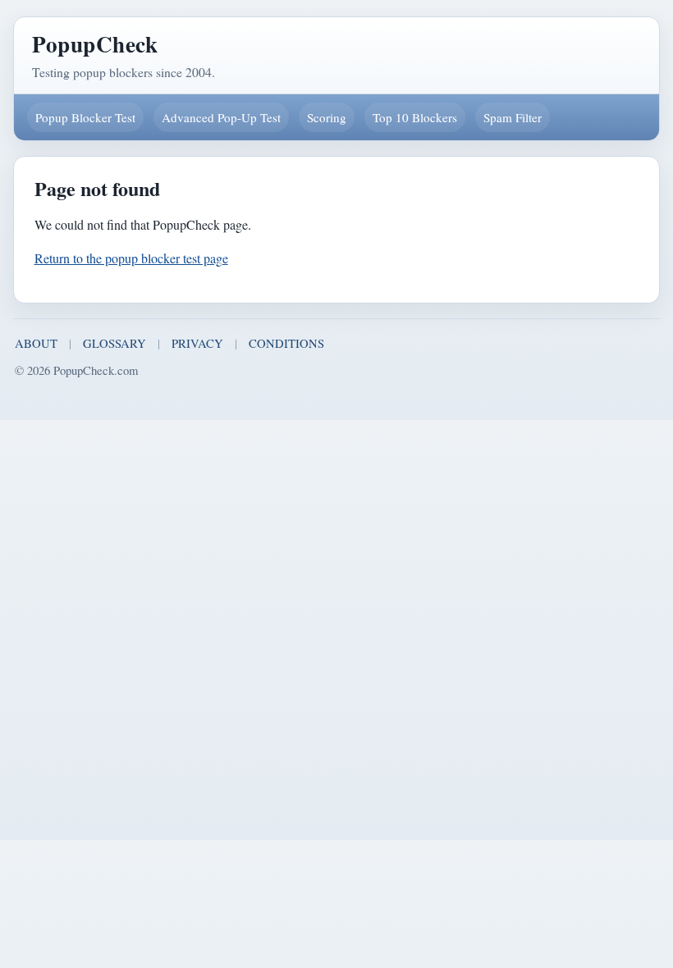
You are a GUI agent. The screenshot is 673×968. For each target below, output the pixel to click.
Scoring (326, 117)
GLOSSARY (114, 343)
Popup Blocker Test (85, 117)
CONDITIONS (286, 343)
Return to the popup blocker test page (131, 258)
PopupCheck (95, 44)
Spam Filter (512, 117)
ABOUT (36, 343)
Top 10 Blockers (415, 117)
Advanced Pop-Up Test (221, 117)
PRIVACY (197, 343)
